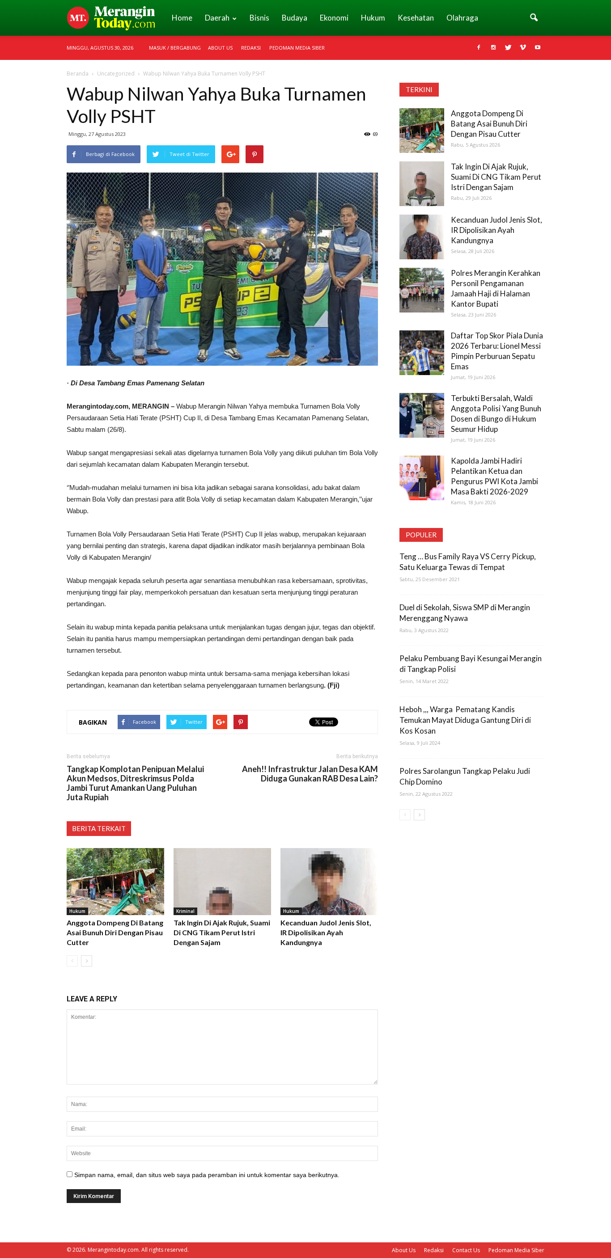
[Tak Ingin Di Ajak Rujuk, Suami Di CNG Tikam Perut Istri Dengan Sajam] (222, 881)
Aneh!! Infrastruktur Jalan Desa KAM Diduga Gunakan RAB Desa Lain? (310, 773)
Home (182, 17)
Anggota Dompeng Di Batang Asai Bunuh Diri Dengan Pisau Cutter (115, 932)
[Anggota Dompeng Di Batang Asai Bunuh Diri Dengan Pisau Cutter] (115, 881)
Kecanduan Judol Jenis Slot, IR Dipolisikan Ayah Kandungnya (325, 932)
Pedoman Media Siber (297, 47)
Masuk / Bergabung (175, 47)
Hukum (373, 17)
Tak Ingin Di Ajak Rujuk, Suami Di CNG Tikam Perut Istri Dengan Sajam (222, 932)
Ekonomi (334, 17)
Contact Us (466, 1250)
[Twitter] (508, 48)
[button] (533, 18)
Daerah (217, 17)
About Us (220, 47)
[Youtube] (537, 48)
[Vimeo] (523, 48)
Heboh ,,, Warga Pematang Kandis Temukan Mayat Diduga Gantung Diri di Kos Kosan (465, 720)
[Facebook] (478, 48)
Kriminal (185, 911)
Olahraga (462, 17)
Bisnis (259, 17)
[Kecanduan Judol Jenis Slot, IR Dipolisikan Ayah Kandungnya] (329, 881)
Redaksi (251, 47)
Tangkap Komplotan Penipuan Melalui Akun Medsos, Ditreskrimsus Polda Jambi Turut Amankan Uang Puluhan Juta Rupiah (135, 783)
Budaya (294, 17)
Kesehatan (416, 17)
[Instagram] (493, 48)
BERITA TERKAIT (99, 828)
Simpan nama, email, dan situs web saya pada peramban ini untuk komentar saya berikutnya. (206, 1174)
